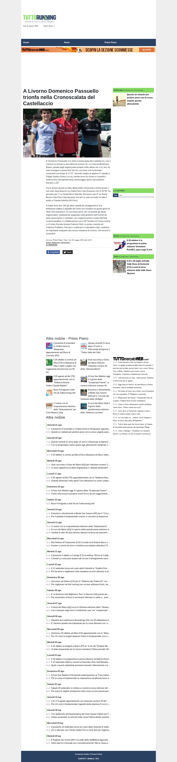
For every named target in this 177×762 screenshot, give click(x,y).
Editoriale (118, 90)
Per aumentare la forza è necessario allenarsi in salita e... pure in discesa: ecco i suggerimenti (94, 597)
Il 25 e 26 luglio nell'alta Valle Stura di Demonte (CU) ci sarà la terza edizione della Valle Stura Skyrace (139, 267)
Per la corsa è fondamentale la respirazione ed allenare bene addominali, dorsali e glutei (91, 678)
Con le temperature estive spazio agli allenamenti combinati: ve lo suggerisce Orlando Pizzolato (95, 445)
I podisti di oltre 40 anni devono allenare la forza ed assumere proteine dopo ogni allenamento (94, 532)
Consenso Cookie (82, 754)
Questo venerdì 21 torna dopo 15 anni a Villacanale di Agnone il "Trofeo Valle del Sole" (91, 442)
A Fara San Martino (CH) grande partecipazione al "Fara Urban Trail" (82, 675)
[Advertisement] (107, 20)
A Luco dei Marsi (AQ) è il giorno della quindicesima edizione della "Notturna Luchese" (90, 529)
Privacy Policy (96, 754)
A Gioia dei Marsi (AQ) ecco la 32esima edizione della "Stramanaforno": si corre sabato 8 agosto (95, 607)
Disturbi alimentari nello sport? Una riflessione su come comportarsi (82, 481)
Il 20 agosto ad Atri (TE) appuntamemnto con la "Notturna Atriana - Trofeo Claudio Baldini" (92, 478)
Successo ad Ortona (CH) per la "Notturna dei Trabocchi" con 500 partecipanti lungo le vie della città (97, 581)
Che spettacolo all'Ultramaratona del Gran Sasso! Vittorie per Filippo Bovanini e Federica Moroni (95, 714)
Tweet (69, 252)
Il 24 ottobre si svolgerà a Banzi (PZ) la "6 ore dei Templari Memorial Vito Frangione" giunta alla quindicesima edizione (105, 646)
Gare (116, 256)
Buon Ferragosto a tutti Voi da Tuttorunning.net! (72, 503)
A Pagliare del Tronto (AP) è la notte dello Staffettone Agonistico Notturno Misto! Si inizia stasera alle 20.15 (99, 740)
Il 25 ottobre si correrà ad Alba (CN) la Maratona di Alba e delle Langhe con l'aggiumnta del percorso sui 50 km (61, 366)
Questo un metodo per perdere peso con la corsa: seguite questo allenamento (86, 432)
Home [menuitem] (26, 42)
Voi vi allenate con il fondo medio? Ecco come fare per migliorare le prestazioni (87, 730)
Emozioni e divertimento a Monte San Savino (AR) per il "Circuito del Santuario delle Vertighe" (94, 513)
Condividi (54, 252)
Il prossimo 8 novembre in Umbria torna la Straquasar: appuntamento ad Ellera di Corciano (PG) (60, 349)
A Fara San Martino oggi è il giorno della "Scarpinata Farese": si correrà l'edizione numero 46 (93, 490)
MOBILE (91, 759)
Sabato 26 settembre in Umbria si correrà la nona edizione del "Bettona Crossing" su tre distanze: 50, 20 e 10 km (102, 688)
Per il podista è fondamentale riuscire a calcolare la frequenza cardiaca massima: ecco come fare (95, 516)
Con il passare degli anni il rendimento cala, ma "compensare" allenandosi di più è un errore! (93, 610)
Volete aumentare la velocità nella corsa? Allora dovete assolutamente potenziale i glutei (91, 717)
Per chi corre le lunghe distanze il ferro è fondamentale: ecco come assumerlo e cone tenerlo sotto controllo (100, 636)
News (116, 236)
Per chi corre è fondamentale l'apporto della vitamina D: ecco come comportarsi (87, 704)
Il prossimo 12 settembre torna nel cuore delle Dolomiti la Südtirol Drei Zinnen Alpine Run (92, 727)
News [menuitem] (67, 42)
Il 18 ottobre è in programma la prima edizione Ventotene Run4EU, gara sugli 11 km (89, 659)
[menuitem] (152, 42)
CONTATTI (82, 759)
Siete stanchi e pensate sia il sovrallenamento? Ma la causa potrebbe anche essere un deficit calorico (97, 743)
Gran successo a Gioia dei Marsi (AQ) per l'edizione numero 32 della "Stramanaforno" (90, 465)
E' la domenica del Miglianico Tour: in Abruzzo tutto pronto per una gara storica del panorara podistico (97, 594)
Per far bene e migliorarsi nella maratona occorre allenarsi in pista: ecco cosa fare (88, 571)
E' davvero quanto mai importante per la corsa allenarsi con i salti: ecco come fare (88, 623)
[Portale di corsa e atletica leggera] (39, 19)
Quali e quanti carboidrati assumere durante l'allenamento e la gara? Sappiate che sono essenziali (96, 665)
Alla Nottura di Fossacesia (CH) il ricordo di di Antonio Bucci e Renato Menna (86, 542)
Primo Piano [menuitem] (111, 42)
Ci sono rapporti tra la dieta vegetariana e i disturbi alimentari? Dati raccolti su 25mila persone (94, 468)
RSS (97, 759)
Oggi (115, 195)
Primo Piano (57, 240)
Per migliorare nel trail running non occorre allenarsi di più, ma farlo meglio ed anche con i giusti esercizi (99, 584)
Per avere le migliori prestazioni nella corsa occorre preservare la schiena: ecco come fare (92, 691)
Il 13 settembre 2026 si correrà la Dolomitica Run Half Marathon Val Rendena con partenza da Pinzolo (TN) (100, 662)
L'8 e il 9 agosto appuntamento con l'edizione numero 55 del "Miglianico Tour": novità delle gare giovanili (99, 701)
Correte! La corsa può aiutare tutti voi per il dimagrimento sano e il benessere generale (90, 558)
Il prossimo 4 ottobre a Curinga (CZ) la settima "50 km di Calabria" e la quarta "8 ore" (90, 555)
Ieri (120, 195)
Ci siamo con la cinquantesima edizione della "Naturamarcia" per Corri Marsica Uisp (90, 526)
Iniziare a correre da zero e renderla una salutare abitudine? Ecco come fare (86, 545)
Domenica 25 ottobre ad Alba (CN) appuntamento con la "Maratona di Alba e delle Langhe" (92, 633)
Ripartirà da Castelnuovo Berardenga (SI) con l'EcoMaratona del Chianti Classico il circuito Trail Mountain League (103, 620)
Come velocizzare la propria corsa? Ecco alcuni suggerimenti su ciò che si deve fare (89, 494)
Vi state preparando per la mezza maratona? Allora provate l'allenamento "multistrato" (90, 649)
